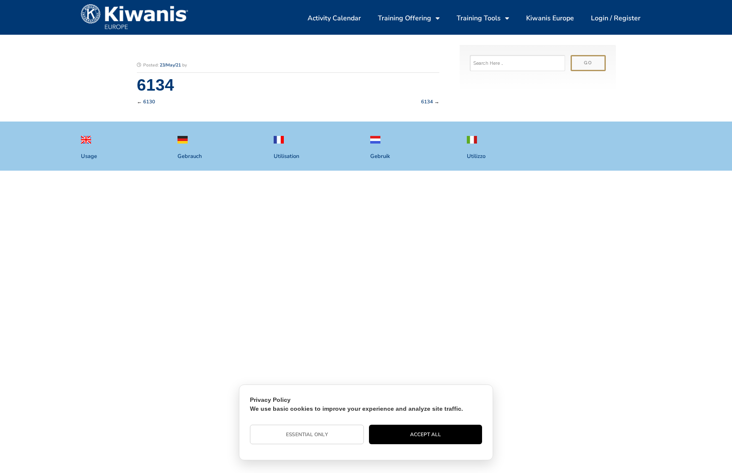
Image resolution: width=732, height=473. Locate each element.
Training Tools (479, 18)
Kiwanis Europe (550, 18)
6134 (427, 101)
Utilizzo (476, 156)
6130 (149, 101)
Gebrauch (189, 156)
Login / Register (615, 18)
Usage (89, 156)
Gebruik (380, 156)
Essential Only (306, 434)
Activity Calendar (334, 18)
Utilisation (286, 156)
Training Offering (404, 18)
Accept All (425, 434)
